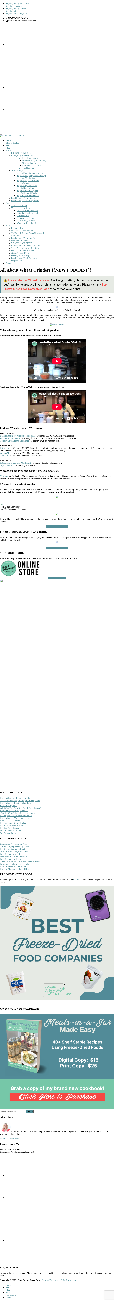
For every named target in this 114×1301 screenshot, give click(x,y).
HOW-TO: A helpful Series (12, 825)
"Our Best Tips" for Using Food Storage (17, 813)
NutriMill (4, 455)
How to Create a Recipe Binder (14, 810)
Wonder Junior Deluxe (10, 438)
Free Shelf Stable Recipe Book (13, 856)
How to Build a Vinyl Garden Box (15, 818)
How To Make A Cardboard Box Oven (17, 869)
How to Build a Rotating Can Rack (15, 803)
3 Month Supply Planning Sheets (14, 846)
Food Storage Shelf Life (10, 859)
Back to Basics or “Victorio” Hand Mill (17, 436)
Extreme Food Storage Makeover (14, 823)
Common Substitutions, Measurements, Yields (20, 861)
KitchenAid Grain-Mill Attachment (15, 463)
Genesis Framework (51, 1280)
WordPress (66, 1280)
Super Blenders (6, 465)
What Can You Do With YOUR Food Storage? (20, 808)
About (8, 1287)
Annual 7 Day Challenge (11, 820)
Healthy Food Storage (9, 828)
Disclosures (11, 1295)
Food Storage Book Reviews (12, 830)
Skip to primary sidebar (16, 8)
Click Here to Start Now (57, 526)
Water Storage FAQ (8, 805)
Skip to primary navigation (17, 3)
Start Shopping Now (57, 578)
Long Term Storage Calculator (13, 849)
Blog (8, 1290)
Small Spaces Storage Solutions (14, 851)
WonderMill (5, 453)
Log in (76, 1280)
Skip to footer (12, 11)
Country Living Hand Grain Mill (14, 441)
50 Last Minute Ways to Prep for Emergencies (20, 800)
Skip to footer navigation (16, 13)
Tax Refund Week (8, 833)
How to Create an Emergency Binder (16, 798)
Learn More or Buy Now (57, 548)
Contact (9, 1297)
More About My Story (10, 1138)
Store (8, 1292)
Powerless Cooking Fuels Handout (15, 864)
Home (8, 1285)
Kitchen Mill (5, 448)
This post (4, 476)
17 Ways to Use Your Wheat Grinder (16, 815)
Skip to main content (15, 6)
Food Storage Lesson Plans (12, 854)
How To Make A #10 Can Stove (14, 866)
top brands (77, 879)
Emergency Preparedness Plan (13, 844)
